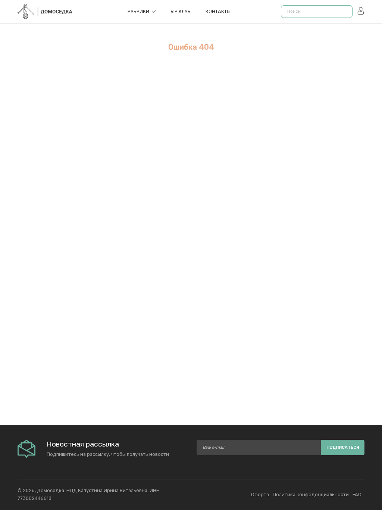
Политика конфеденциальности (311, 494)
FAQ (357, 494)
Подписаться (342, 447)
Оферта (260, 494)
